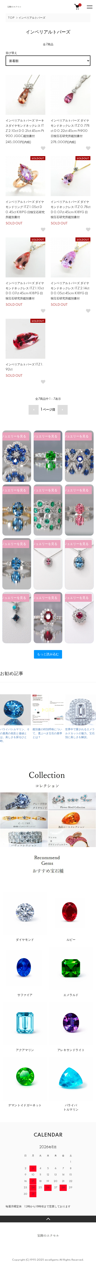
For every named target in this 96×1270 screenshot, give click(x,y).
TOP (11, 17)
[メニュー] (89, 6)
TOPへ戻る (48, 1219)
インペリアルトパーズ (32, 17)
